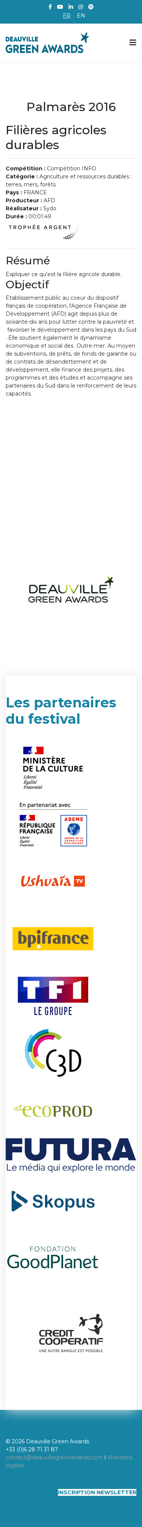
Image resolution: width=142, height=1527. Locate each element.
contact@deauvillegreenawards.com (54, 1457)
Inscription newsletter (97, 1492)
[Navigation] (133, 43)
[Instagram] (80, 6)
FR (66, 15)
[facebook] (50, 6)
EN (81, 15)
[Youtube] (60, 6)
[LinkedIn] (71, 6)
